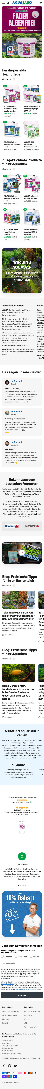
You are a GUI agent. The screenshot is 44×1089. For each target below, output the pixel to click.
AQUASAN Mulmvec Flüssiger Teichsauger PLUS (12, 144)
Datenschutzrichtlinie (7, 984)
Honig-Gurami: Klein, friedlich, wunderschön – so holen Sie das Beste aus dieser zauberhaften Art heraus (18, 692)
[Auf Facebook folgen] (3, 1065)
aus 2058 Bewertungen (21, 802)
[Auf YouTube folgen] (15, 1065)
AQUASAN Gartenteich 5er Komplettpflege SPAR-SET (32, 108)
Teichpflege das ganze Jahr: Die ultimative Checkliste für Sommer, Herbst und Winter (18, 616)
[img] (22, 800)
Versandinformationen (10, 1015)
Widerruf (27, 1019)
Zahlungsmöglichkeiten (10, 1011)
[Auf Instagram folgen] (9, 1065)
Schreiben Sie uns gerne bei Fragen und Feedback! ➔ (21, 1058)
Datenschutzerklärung (32, 1011)
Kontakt (5, 1023)
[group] (22, 32)
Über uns (5, 1019)
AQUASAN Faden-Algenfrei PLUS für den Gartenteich (10, 108)
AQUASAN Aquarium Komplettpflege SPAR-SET (11, 232)
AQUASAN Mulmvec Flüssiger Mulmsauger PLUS (12, 198)
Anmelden (22, 995)
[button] (20, 832)
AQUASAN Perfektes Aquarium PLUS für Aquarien (31, 232)
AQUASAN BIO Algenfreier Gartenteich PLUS (30, 144)
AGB (25, 1023)
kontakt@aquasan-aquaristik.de (26, 989)
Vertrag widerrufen (30, 1027)
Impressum (28, 1015)
